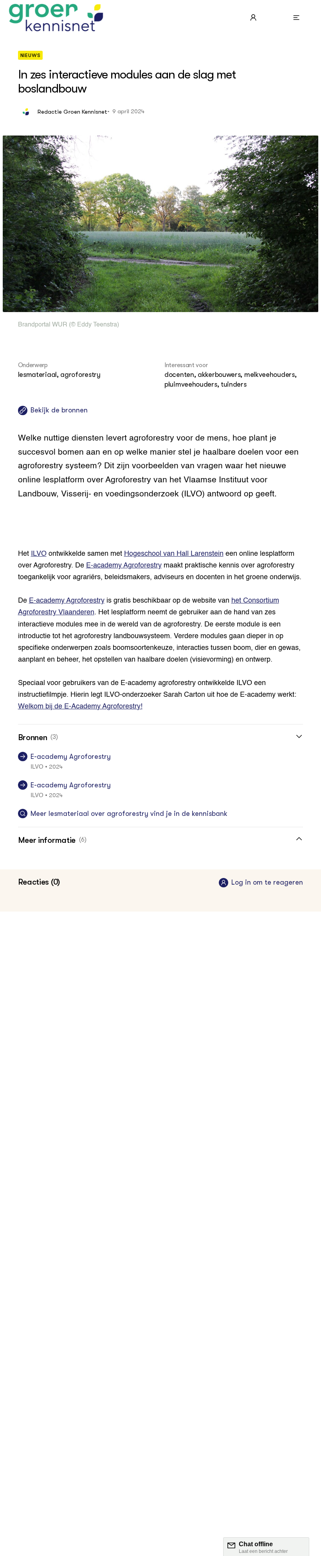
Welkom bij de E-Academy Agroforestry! (80, 706)
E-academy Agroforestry (124, 565)
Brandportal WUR (42, 325)
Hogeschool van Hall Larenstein (174, 553)
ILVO (39, 553)
